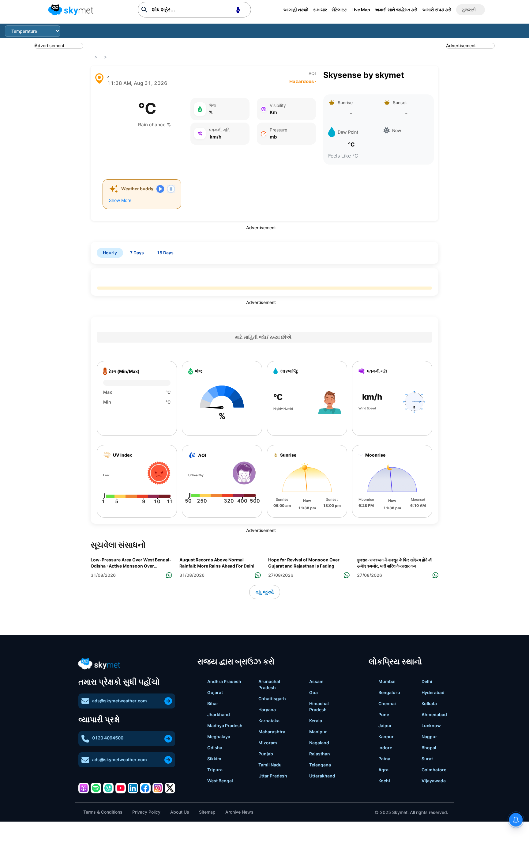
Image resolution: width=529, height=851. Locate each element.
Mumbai (387, 681)
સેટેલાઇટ (339, 9)
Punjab (265, 753)
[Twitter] (170, 788)
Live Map (360, 9)
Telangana (320, 764)
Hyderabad (433, 692)
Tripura (215, 769)
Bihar (212, 703)
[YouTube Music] (120, 788)
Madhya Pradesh (224, 725)
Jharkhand (218, 714)
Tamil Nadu (270, 764)
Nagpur (429, 736)
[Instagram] (157, 788)
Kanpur (386, 736)
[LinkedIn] (133, 788)
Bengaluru (389, 692)
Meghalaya (218, 736)
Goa (313, 692)
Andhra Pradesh (224, 681)
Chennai (387, 703)
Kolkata (429, 703)
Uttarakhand (322, 775)
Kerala (315, 720)
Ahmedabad (434, 714)
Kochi (384, 780)
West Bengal (220, 780)
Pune (383, 714)
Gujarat (215, 692)
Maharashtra (271, 731)
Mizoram (267, 742)
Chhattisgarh (272, 698)
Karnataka (269, 720)
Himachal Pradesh (319, 706)
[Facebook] (145, 788)
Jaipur (385, 725)
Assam (316, 681)
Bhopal (429, 747)
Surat (427, 758)
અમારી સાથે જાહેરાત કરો (396, 9)
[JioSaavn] (108, 788)
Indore (385, 747)
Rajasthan (319, 753)
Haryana (267, 709)
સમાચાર (320, 9)
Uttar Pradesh (272, 775)
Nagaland (319, 742)
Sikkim (214, 758)
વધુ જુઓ (265, 592)
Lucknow (431, 725)
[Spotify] (96, 788)
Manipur (318, 731)
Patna (384, 758)
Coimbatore (434, 769)
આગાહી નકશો (296, 9)
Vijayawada (434, 780)
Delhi (427, 681)
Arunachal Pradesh (269, 684)
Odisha (214, 747)
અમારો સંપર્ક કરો (437, 9)
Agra (383, 769)
